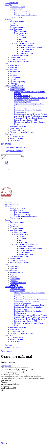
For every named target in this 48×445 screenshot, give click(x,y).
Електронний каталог (22, 13)
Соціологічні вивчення (18, 130)
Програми (14, 80)
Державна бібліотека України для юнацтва (30, 116)
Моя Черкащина (16, 29)
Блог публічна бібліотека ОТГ (25, 120)
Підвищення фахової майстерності (23, 132)
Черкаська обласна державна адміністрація (30, 98)
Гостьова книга (15, 140)
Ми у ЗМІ (13, 75)
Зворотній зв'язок (16, 138)
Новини (9, 351)
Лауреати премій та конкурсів (25, 43)
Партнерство (15, 77)
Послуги (8, 5)
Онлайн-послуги (16, 9)
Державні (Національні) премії (30, 47)
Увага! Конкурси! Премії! (19, 61)
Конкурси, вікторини (18, 128)
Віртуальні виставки (17, 27)
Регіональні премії (26, 53)
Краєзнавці (23, 41)
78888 (3, 443)
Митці (21, 39)
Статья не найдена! (12, 347)
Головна (8, 202)
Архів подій (14, 65)
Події (7, 63)
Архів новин (15, 67)
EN (6, 162)
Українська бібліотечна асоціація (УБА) (29, 104)
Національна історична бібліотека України (30, 114)
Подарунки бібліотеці (18, 59)
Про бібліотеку (11, 69)
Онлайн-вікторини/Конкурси (25, 15)
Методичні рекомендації (19, 126)
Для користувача (11, 3)
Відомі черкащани (21, 33)
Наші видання (15, 57)
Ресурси (8, 19)
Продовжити (6, 366)
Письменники (24, 35)
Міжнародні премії (26, 45)
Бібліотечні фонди (17, 21)
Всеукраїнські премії (26, 49)
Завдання (13, 73)
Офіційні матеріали (17, 88)
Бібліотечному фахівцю (14, 86)
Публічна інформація (18, 82)
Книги (12, 23)
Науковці (22, 37)
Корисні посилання (17, 90)
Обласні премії (24, 51)
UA (6, 164)
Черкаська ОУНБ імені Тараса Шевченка (29, 118)
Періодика (14, 25)
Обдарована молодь (21, 55)
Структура (14, 84)
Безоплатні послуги (17, 7)
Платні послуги (16, 17)
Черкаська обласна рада (23, 96)
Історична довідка (17, 71)
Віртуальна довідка (21, 11)
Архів (3, 351)
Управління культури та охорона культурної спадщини (26, 101)
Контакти (9, 134)
